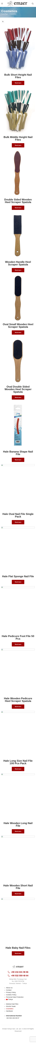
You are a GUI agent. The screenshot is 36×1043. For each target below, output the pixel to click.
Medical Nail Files (12, 1004)
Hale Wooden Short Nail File (18, 887)
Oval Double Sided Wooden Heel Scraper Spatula (18, 389)
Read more (18, 83)
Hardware (9, 1011)
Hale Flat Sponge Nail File (18, 576)
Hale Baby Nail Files (18, 947)
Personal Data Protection (15, 997)
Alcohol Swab (11, 1006)
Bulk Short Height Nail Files (18, 76)
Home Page (4, 14)
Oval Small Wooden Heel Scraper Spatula (18, 325)
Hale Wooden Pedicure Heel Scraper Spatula (18, 699)
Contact (8, 990)
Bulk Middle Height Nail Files (18, 138)
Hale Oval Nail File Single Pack (18, 515)
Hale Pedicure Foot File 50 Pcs (18, 637)
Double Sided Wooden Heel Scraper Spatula (18, 201)
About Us (9, 988)
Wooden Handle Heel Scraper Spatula (18, 263)
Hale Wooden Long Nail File (18, 824)
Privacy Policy (11, 992)
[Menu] (2, 4)
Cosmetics (9, 1009)
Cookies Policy (11, 995)
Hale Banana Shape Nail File (18, 453)
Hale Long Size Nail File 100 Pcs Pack (18, 762)
